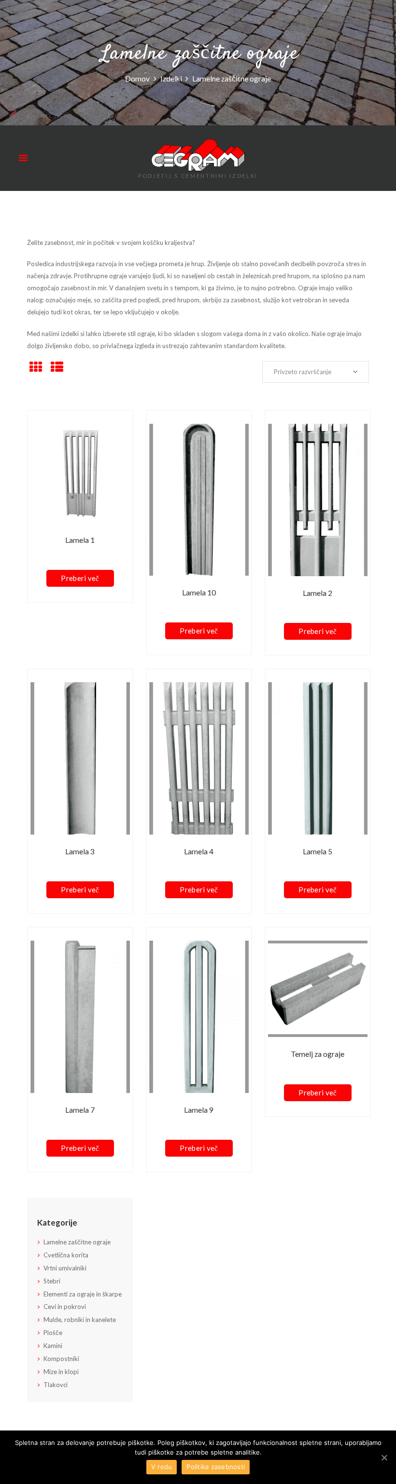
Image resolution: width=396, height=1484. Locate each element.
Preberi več (80, 578)
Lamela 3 (80, 851)
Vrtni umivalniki (64, 1268)
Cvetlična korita (65, 1255)
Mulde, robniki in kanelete (79, 1319)
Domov (137, 78)
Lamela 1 (80, 540)
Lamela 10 (199, 592)
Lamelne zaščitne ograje (77, 1242)
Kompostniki (61, 1359)
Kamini (52, 1345)
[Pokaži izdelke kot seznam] (57, 367)
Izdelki (171, 78)
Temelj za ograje (317, 1054)
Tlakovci (55, 1385)
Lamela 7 (80, 1110)
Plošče (52, 1332)
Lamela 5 (317, 851)
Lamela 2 (317, 593)
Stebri (51, 1281)
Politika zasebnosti (215, 1467)
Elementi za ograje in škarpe (82, 1294)
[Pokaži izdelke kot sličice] (35, 367)
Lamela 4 (198, 851)
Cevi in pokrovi (64, 1306)
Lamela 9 (198, 1110)
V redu (161, 1467)
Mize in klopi (61, 1372)
